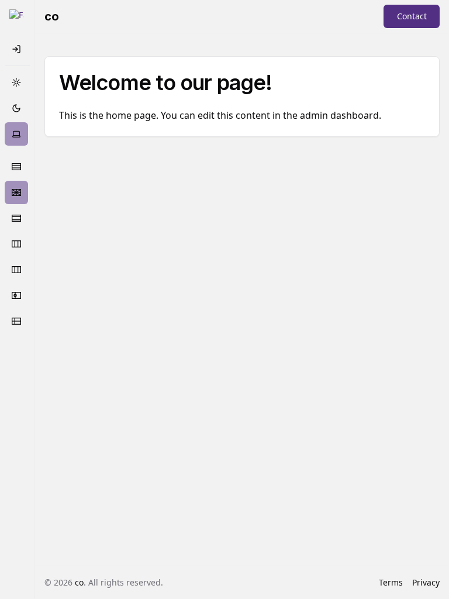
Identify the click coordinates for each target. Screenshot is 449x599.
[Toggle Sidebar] (16, 16)
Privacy (426, 582)
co (79, 582)
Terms (391, 582)
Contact (412, 16)
